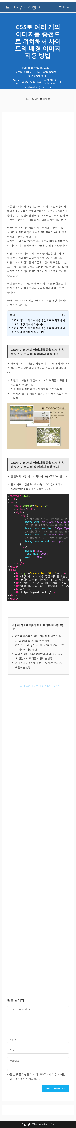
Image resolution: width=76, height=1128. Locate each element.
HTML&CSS (32, 71)
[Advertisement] (38, 158)
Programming (49, 71)
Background (29, 81)
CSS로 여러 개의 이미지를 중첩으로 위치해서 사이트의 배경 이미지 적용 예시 (38, 322)
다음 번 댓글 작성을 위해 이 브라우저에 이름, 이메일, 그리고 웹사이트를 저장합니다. (36, 1076)
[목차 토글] (61, 315)
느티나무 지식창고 (22, 7)
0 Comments (35, 75)
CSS (39, 81)
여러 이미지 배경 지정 (50, 81)
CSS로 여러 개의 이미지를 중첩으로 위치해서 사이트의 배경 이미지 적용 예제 (38, 330)
